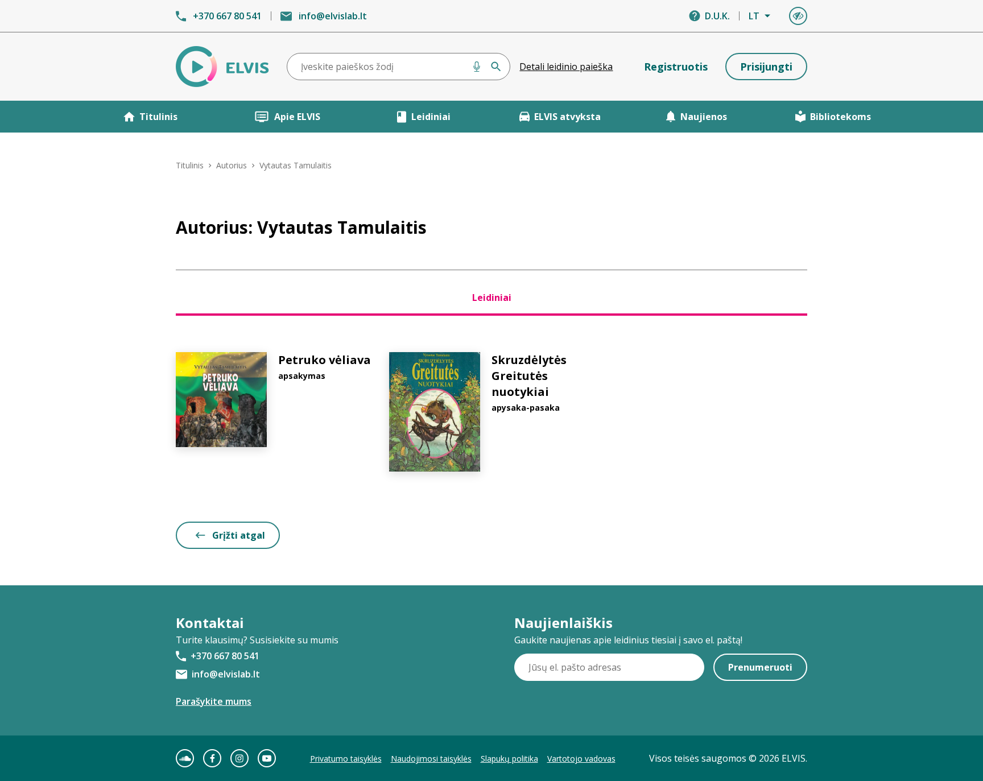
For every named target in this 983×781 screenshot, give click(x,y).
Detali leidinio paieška (566, 66)
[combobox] (399, 66)
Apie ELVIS (297, 116)
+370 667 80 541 (227, 16)
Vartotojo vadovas (581, 758)
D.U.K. (717, 16)
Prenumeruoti (760, 667)
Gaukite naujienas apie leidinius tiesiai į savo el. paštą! (628, 640)
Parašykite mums (213, 701)
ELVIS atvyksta (567, 116)
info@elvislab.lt (333, 16)
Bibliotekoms (840, 116)
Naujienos (703, 116)
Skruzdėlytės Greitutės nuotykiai (529, 375)
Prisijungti (766, 66)
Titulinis (158, 116)
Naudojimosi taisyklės (431, 758)
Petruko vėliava (324, 359)
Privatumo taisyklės (346, 758)
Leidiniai (431, 116)
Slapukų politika (509, 758)
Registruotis (676, 66)
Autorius (231, 165)
